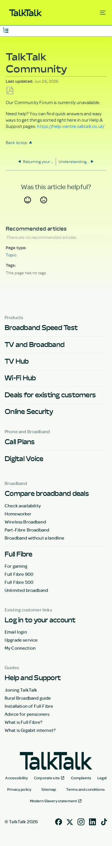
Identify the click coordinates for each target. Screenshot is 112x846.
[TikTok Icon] (104, 821)
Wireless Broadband (25, 522)
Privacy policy (19, 789)
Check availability (23, 506)
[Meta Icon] (70, 821)
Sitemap (48, 789)
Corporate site (47, 777)
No (44, 207)
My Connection (20, 648)
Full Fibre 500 (19, 582)
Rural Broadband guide (28, 698)
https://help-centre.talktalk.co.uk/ (70, 126)
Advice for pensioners (27, 714)
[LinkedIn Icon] (92, 821)
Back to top (16, 142)
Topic (11, 255)
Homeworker (18, 514)
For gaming (16, 566)
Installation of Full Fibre (29, 706)
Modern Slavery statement (53, 800)
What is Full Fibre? (24, 722)
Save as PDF (9, 91)
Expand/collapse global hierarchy (5, 30)
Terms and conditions (85, 789)
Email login (16, 632)
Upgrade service (21, 640)
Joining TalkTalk (21, 690)
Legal (102, 777)
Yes (27, 207)
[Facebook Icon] (58, 821)
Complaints (81, 777)
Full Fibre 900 (19, 574)
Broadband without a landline (34, 538)
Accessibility (16, 777)
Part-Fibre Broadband (27, 530)
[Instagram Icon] (81, 821)
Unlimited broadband (26, 590)
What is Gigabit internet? (30, 730)
